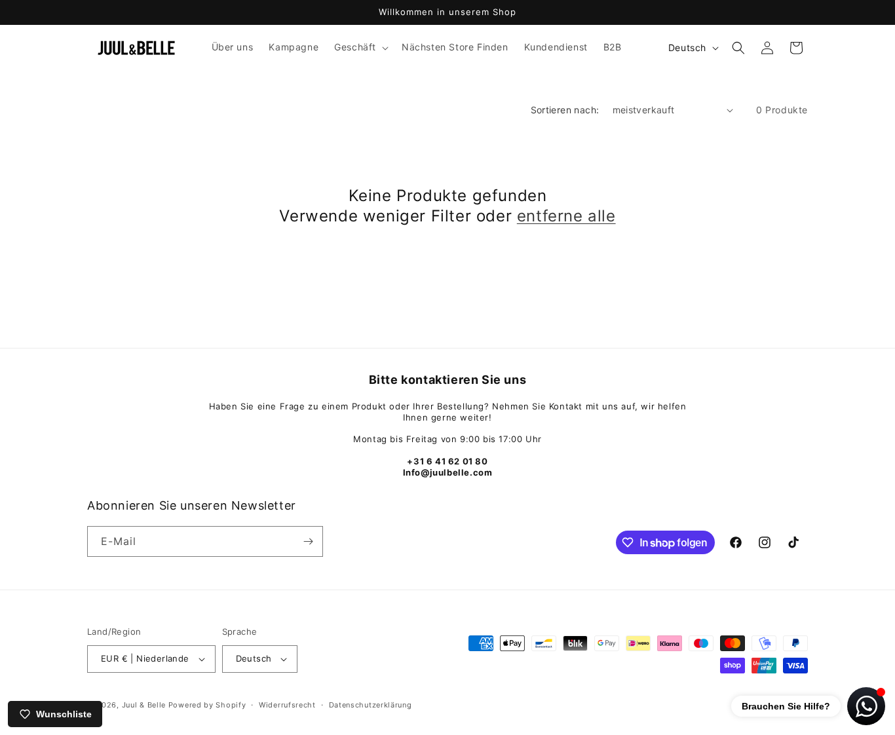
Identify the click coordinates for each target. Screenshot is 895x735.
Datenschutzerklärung (370, 704)
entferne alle (566, 215)
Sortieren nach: (565, 109)
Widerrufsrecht (287, 704)
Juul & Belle (145, 704)
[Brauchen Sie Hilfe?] (866, 706)
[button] (360, 47)
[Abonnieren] (308, 541)
